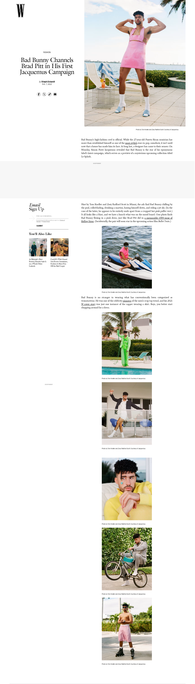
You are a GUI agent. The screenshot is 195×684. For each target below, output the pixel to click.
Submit (39, 226)
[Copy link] (49, 94)
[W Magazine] (20, 11)
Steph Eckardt (48, 81)
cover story (88, 304)
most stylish (131, 143)
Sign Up (36, 207)
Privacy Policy (46, 221)
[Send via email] (55, 94)
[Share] (39, 94)
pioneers (127, 301)
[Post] (44, 94)
